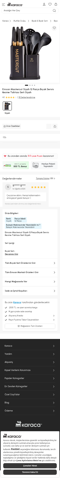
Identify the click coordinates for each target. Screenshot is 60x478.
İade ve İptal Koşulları (16, 291)
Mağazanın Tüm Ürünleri (31, 326)
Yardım (8, 354)
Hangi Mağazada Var (16, 281)
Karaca (8, 345)
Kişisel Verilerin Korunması (17, 370)
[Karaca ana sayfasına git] (29, 424)
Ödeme (9, 410)
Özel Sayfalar (12, 394)
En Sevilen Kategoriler (16, 386)
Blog (7, 402)
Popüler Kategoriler (14, 378)
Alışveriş (9, 362)
